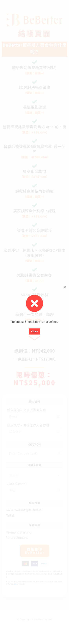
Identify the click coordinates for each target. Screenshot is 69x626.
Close (34, 331)
